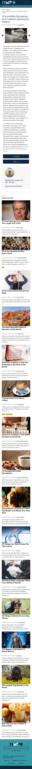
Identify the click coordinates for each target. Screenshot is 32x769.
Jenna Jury (20, 333)
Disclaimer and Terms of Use (19, 760)
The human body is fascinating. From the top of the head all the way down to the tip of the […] (16, 302)
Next (29, 35)
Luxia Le (18, 550)
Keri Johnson (20, 297)
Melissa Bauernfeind (22, 441)
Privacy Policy (11, 763)
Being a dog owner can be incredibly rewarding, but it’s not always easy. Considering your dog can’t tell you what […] (15, 627)
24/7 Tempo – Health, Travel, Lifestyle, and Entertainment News (14, 756)
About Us (6, 760)
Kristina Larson (20, 371)
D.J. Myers (18, 656)
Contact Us (21, 763)
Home (3, 9)
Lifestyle (8, 9)
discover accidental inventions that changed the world (16, 149)
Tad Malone (21, 25)
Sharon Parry (19, 227)
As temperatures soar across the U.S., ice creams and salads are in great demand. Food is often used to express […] (16, 232)
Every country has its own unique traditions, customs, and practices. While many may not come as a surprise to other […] (15, 445)
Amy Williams (21, 622)
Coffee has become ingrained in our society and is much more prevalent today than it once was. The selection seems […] (15, 482)
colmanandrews (22, 258)
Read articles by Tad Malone (13, 186)
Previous (2, 35)
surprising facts (9, 414)
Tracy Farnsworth (21, 587)
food (3, 267)
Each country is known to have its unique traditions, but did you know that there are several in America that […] (15, 375)
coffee (3, 414)
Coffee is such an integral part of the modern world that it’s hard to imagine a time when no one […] (16, 409)
